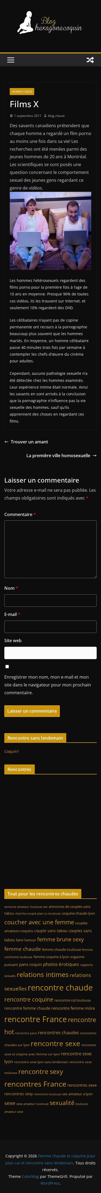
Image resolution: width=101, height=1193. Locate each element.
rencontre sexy (40, 1071)
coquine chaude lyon (78, 913)
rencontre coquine (28, 999)
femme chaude (22, 948)
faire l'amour (26, 940)
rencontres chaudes (58, 1033)
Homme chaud (22, 91)
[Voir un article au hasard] (90, 59)
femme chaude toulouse (61, 949)
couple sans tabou (50, 930)
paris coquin (30, 964)
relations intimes (43, 974)
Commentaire (20, 514)
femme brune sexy (60, 939)
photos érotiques (61, 964)
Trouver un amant (29, 442)
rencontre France (35, 1019)
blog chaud (56, 115)
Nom (11, 588)
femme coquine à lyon (51, 956)
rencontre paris (26, 1033)
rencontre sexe (55, 1043)
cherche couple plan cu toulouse (38, 913)
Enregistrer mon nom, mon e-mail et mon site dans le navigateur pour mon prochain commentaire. (47, 685)
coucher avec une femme (39, 922)
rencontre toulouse (47, 1094)
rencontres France (35, 1084)
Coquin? (11, 751)
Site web (13, 640)
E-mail (12, 614)
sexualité (62, 1103)
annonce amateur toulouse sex (26, 907)
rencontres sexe (82, 1085)
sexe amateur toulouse (32, 1104)
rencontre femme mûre (73, 1008)
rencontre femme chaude (27, 1008)
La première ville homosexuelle (58, 456)
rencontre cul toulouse (72, 1000)
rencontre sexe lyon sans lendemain (41, 1062)
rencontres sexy (18, 1093)
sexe (9, 1103)
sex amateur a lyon (77, 1093)
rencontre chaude (60, 987)
